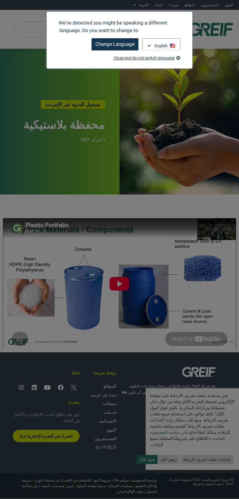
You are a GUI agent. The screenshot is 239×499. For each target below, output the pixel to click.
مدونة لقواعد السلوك (90, 486)
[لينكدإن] (34, 387)
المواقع (190, 5)
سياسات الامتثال (120, 486)
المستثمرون (210, 5)
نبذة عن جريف (103, 395)
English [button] (161, 45)
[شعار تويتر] (74, 387)
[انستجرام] (21, 387)
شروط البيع (102, 480)
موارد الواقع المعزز (129, 491)
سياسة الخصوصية (144, 480)
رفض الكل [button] (168, 459)
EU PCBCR (106, 447)
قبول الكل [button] (147, 459)
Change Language (115, 44)
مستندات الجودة (52, 486)
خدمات (110, 412)
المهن (229, 5)
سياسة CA (121, 480)
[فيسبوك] (60, 387)
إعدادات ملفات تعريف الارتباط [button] (207, 459)
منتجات (110, 403)
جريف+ (173, 5)
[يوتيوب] (47, 387)
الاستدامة (108, 421)
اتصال (158, 5)
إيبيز (70, 486)
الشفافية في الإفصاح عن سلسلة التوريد (62, 480)
